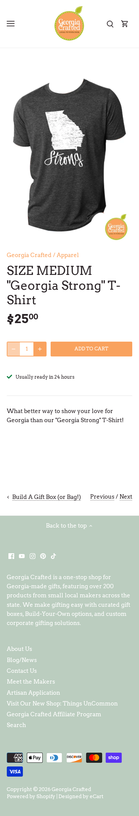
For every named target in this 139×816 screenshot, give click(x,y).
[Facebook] (11, 556)
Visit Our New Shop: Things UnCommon (62, 703)
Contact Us (22, 670)
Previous (102, 496)
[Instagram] (32, 556)
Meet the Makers (31, 681)
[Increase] (39, 349)
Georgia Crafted (29, 255)
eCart (97, 796)
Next (125, 496)
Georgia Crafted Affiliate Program (54, 714)
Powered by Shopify (31, 796)
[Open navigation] (11, 23)
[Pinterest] (43, 556)
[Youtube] (22, 556)
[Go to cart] (125, 23)
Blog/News (22, 660)
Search (16, 725)
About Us (19, 649)
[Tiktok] (53, 556)
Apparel (68, 255)
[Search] (110, 23)
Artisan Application (33, 692)
